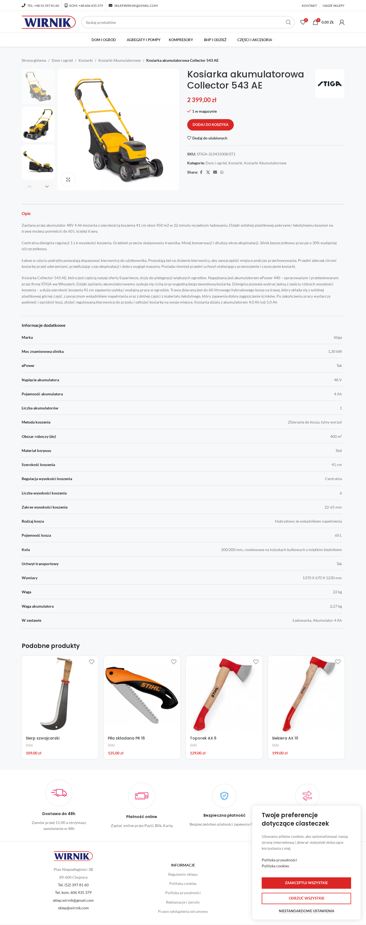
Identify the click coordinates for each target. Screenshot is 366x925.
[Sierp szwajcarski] (60, 694)
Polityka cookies (183, 883)
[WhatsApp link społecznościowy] (222, 172)
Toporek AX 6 (203, 738)
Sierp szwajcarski (42, 738)
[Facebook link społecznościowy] (201, 172)
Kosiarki (86, 60)
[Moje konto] (341, 22)
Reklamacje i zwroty (183, 902)
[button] (30, 186)
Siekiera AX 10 (285, 738)
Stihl (29, 745)
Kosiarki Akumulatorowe (119, 60)
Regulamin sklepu (183, 874)
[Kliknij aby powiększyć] (68, 179)
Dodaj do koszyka (210, 124)
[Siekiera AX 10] (306, 694)
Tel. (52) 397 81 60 (73, 884)
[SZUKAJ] (288, 22)
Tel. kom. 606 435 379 (73, 892)
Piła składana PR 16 (126, 738)
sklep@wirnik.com (73, 908)
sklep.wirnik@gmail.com (73, 900)
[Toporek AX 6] (224, 694)
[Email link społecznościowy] (215, 172)
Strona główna (34, 60)
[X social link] (208, 172)
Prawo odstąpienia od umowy (183, 911)
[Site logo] (49, 21)
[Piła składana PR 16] (142, 694)
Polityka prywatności (183, 892)
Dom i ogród (62, 60)
